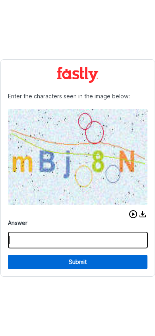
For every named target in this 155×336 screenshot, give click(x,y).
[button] (133, 214)
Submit (78, 261)
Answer (17, 222)
